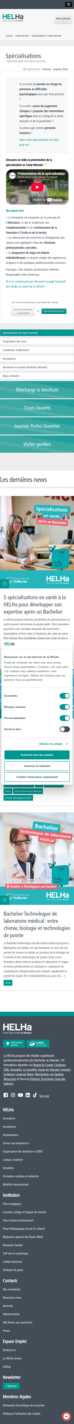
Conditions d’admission (16, 350)
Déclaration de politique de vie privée (24, 1405)
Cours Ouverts (37, 408)
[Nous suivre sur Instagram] (13, 1095)
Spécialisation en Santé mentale (20, 333)
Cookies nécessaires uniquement (37, 776)
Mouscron (10, 1079)
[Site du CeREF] (37, 1044)
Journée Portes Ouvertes (37, 426)
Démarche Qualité (13, 1245)
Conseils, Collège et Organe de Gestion (24, 1212)
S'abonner (11, 1386)
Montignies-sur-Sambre (49, 1074)
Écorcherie (47, 1079)
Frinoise (35, 1079)
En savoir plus (37, 579)
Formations (9, 1118)
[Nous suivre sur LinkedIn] (28, 1095)
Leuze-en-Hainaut (48, 1070)
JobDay (7, 1366)
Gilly (6, 1070)
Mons (30, 1074)
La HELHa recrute (12, 1358)
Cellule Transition (12, 1261)
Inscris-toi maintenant (23, 311)
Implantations (10, 1135)
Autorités (8, 1306)
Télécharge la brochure (37, 390)
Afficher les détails (51, 743)
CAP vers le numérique (15, 1253)
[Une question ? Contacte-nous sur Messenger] (66, 1416)
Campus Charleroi (13, 1159)
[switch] (65, 707)
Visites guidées (37, 444)
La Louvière (30, 1070)
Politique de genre (13, 1270)
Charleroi (59, 1065)
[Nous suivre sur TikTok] (35, 1095)
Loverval (21, 1074)
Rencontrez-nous (12, 1297)
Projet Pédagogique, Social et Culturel (24, 1228)
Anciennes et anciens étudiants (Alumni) (25, 367)
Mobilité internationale (16, 1184)
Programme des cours (15, 341)
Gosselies (16, 1070)
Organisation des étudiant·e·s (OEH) (22, 1151)
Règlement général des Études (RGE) (23, 1237)
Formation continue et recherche (21, 1176)
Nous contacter (11, 376)
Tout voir (44, 1096)
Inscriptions (9, 358)
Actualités (8, 1168)
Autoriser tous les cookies (37, 754)
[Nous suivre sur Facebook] (6, 1095)
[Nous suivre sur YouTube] (20, 1095)
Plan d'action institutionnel (18, 1220)
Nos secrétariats (11, 1289)
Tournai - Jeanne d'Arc (55, 69)
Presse (6, 1330)
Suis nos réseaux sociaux (54, 311)
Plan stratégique (12, 1204)
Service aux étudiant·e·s (16, 1143)
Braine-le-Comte (43, 1065)
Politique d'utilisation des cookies (21, 1413)
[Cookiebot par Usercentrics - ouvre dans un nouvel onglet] (54, 644)
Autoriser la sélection (37, 765)
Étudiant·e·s (9, 1350)
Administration (11, 1314)
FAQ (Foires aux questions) (17, 1322)
